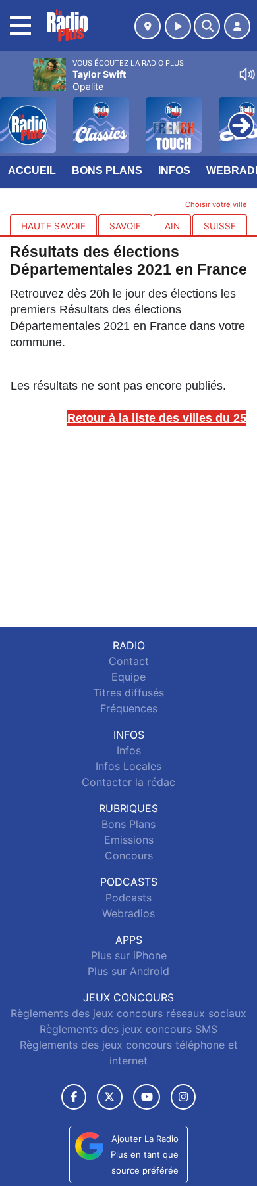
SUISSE (220, 226)
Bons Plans (107, 170)
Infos (174, 170)
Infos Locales (128, 766)
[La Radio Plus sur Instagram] (183, 1097)
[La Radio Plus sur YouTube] (146, 1097)
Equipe (128, 676)
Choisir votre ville (216, 204)
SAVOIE (125, 226)
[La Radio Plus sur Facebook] (73, 1097)
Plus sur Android (128, 971)
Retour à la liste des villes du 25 (156, 417)
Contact (129, 661)
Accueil (32, 170)
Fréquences (128, 708)
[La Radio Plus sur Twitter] (110, 1097)
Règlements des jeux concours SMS (128, 1029)
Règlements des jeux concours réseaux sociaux (128, 1013)
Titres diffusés (128, 692)
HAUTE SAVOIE (53, 226)
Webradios (128, 913)
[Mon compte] (237, 26)
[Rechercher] (207, 26)
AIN (172, 226)
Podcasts (128, 897)
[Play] (17, 115)
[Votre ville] (147, 26)
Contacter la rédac (128, 781)
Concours (129, 855)
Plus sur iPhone (129, 955)
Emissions (129, 839)
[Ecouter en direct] (178, 26)
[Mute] (247, 74)
